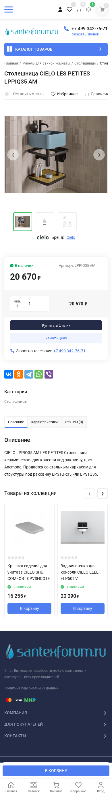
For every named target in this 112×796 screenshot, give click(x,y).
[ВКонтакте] (8, 374)
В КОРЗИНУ (56, 770)
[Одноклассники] (18, 374)
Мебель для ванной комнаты (46, 63)
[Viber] (49, 374)
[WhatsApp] (38, 374)
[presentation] (13, 154)
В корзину (29, 608)
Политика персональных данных (31, 688)
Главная (11, 63)
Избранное (67, 94)
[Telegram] (28, 374)
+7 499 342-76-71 (90, 28)
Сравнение (101, 94)
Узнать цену (56, 338)
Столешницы (85, 63)
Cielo (71, 237)
